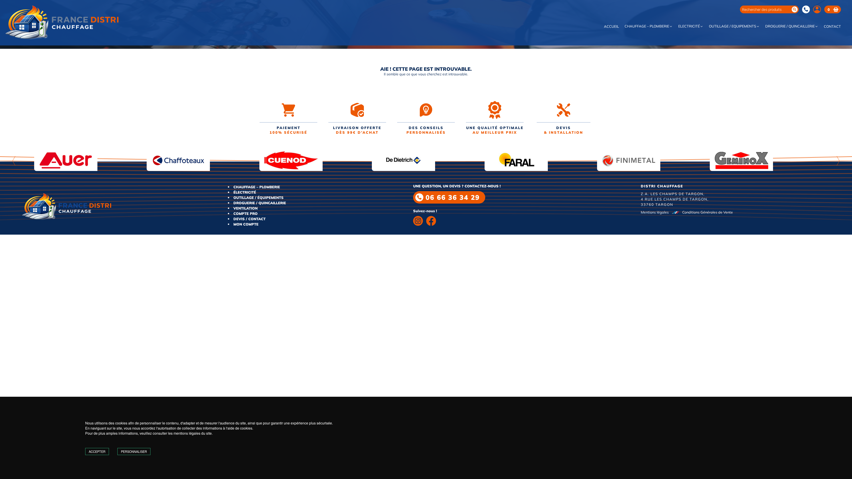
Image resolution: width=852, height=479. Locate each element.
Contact (832, 27)
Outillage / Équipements (258, 197)
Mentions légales (655, 212)
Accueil (611, 27)
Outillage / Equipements (732, 26)
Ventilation (245, 208)
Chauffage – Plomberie (647, 26)
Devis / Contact (249, 219)
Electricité (689, 26)
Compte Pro (245, 213)
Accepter (97, 451)
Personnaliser (134, 451)
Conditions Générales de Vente (707, 212)
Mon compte (245, 224)
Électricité (244, 192)
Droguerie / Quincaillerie (790, 26)
